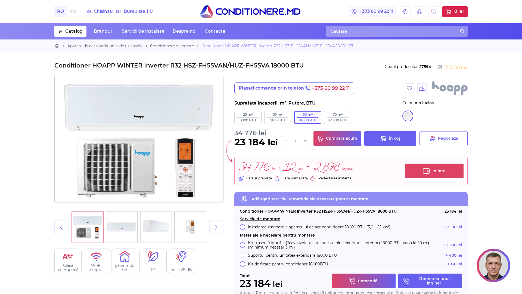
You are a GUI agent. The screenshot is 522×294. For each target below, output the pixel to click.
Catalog (74, 31)
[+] (305, 141)
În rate (439, 171)
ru (72, 11)
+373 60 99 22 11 (376, 11)
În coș (394, 138)
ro (60, 11)
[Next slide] (216, 227)
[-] (286, 141)
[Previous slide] (61, 227)
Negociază (448, 138)
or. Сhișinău (120, 11)
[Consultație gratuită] (493, 265)
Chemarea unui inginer (434, 281)
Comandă (368, 280)
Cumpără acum (341, 138)
